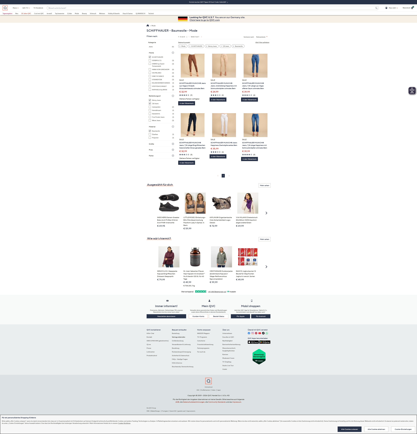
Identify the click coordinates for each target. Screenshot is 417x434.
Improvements (191, 411)
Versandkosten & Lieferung (181, 344)
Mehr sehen (264, 185)
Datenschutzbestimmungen (194, 402)
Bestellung (175, 333)
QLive (149, 344)
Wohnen (102, 13)
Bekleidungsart (155, 96)
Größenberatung (177, 341)
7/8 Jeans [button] (225, 46)
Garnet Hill (173, 411)
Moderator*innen (228, 358)
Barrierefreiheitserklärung (231, 344)
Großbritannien (205, 390)
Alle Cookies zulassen (349, 429)
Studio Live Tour (228, 365)
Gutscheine (201, 341)
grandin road (181, 411)
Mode (77, 13)
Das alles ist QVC (228, 337)
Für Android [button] (261, 316)
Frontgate (165, 411)
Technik (151, 13)
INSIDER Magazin (203, 333)
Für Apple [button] (240, 316)
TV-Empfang (226, 362)
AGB (177, 402)
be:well (49, 13)
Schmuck (93, 13)
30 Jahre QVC (26, 13)
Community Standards (217, 402)
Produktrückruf (152, 355)
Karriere (225, 354)
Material (152, 127)
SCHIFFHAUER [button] (196, 46)
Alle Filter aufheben (262, 42)
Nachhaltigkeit (227, 341)
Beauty (84, 13)
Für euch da (201, 352)
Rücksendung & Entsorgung (181, 352)
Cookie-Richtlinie (124, 423)
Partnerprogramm (203, 348)
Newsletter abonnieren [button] (166, 316)
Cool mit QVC (39, 13)
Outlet (224, 369)
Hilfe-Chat (150, 333)
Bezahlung (175, 348)
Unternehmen (227, 333)
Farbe (151, 156)
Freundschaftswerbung (205, 344)
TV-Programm (202, 337)
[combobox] (210, 8)
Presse (149, 348)
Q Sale (69, 13)
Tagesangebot (7, 13)
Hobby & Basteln (114, 13)
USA (198, 390)
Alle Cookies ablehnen (376, 429)
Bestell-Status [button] (218, 316)
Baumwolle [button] (239, 46)
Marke (151, 53)
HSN (148, 411)
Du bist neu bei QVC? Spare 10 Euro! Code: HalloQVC (208, 2)
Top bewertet (59, 13)
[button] (389, 8)
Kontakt (149, 337)
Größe (151, 144)
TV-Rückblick (38, 8)
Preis (151, 150)
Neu (16, 13)
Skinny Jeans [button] (212, 46)
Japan (219, 390)
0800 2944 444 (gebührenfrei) (158, 341)
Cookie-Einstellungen (403, 429)
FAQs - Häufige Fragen (180, 359)
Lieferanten (151, 352)
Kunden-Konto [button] (198, 316)
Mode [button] (183, 46)
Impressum (236, 402)
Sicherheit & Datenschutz (180, 355)
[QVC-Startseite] (148, 25)
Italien (214, 390)
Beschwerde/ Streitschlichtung (182, 366)
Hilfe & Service (177, 363)
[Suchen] (377, 8)
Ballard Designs (155, 411)
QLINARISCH (140, 13)
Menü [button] (15, 8)
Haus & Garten (128, 13)
